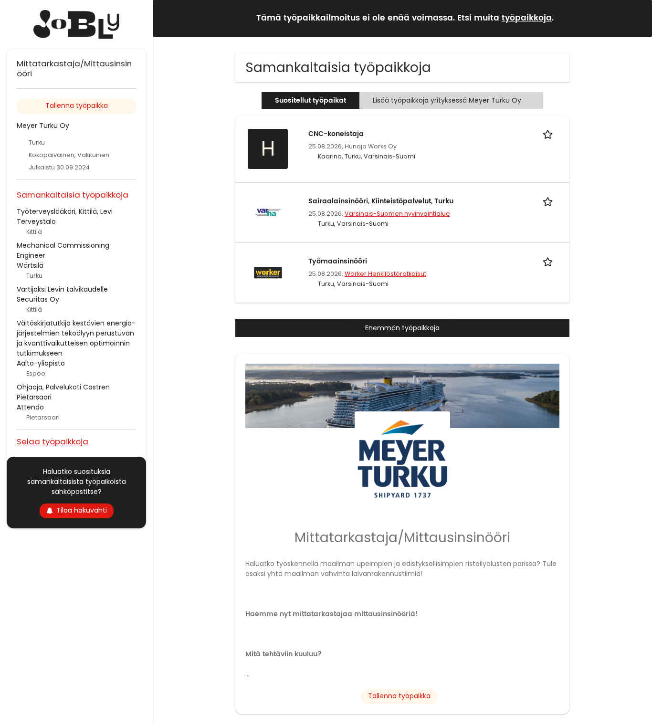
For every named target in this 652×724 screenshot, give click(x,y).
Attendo (30, 407)
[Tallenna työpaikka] (549, 134)
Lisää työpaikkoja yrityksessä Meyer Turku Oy (447, 100)
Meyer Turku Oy (43, 125)
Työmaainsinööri (337, 261)
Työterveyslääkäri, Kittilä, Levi (65, 211)
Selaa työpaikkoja (52, 441)
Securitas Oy (38, 299)
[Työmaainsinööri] (268, 272)
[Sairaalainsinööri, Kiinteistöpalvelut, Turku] (268, 212)
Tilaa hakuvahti (81, 510)
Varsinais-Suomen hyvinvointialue (397, 214)
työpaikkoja (527, 18)
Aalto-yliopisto (41, 363)
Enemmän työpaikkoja (402, 328)
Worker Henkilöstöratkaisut (385, 274)
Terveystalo (36, 221)
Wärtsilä (30, 265)
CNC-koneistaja (336, 133)
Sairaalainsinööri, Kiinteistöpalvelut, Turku (380, 201)
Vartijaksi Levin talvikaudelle (62, 289)
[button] (637, 18)
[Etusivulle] (76, 24)
